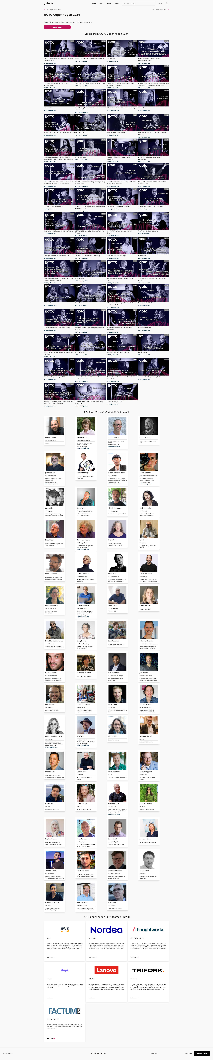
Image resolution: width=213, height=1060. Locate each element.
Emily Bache (81, 641)
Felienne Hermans (147, 641)
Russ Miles (49, 508)
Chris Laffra (112, 605)
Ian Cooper (144, 540)
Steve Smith (112, 839)
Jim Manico (144, 673)
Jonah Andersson (83, 704)
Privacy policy (154, 1053)
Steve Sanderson (83, 839)
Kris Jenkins (112, 736)
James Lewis (50, 473)
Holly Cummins (145, 508)
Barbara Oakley (83, 437)
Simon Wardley (145, 437)
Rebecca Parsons (83, 540)
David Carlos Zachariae (54, 641)
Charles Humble (83, 605)
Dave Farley (81, 508)
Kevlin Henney (145, 473)
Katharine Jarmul (146, 704)
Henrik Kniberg (82, 473)
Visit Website (57, 27)
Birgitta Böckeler (51, 605)
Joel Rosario (49, 704)
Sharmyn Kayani (146, 803)
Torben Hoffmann (115, 870)
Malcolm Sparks (146, 736)
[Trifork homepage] (202, 1053)
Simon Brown (113, 437)
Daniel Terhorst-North (116, 473)
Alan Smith (112, 574)
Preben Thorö (113, 803)
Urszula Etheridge (52, 902)
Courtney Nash (145, 605)
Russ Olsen (49, 540)
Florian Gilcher (50, 673)
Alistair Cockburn (114, 508)
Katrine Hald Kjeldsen (53, 736)
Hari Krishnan (113, 673)
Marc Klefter (81, 772)
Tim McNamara (83, 870)
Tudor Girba (144, 870)
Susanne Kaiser (145, 839)
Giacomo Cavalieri (84, 673)
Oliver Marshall (82, 803)
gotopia (49, 3)
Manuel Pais (50, 772)
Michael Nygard (146, 772)
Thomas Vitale (50, 870)
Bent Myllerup (82, 902)
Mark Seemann (51, 574)
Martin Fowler (50, 437)
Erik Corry (112, 902)
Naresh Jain (49, 803)
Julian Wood (112, 704)
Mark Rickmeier (114, 772)
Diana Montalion (83, 574)
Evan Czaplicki (113, 641)
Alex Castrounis (146, 574)
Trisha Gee (112, 540)
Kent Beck (80, 736)
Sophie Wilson (50, 839)
